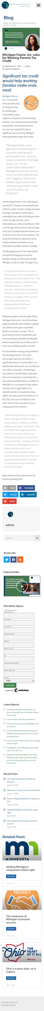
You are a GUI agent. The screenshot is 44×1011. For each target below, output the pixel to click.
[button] (38, 5)
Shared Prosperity (12, 69)
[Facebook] (13, 560)
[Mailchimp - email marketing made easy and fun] (17, 692)
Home (6, 23)
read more (11, 876)
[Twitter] (7, 560)
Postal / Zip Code (9, 670)
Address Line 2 (9, 648)
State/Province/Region (11, 663)
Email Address (9, 612)
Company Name (9, 634)
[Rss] (20, 560)
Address (6, 641)
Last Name (8, 626)
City (5, 656)
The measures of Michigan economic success (18, 919)
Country (6, 677)
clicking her (16, 479)
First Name (8, 619)
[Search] (37, 538)
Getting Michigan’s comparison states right (20, 868)
